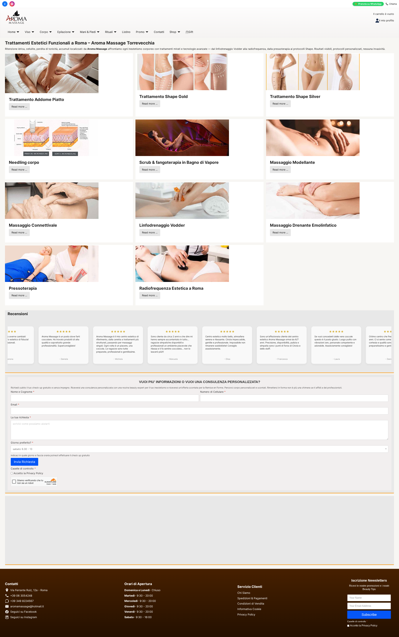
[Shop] (178, 32)
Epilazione (64, 32)
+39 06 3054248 (21, 595)
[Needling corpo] (52, 137)
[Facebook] (4, 4)
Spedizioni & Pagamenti (252, 598)
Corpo (44, 32)
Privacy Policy (246, 614)
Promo (140, 32)
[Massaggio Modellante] (313, 137)
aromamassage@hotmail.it (27, 606)
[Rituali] (115, 32)
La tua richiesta (21, 417)
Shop (173, 32)
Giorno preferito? (22, 442)
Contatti (159, 32)
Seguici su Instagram (23, 617)
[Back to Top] (394, 631)
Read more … (19, 106)
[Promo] (146, 32)
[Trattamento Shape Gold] (182, 71)
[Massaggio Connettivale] (52, 200)
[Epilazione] (73, 32)
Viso (27, 32)
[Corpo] (50, 32)
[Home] (17, 32)
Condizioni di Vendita (250, 603)
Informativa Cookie (249, 609)
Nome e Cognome (22, 391)
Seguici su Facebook (23, 611)
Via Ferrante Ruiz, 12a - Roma (29, 590)
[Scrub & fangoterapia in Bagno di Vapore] (182, 137)
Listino (126, 32)
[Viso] (32, 32)
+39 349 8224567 (22, 601)
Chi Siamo (243, 592)
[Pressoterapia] (52, 263)
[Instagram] (12, 4)
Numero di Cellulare (213, 391)
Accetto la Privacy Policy (28, 473)
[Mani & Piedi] (98, 32)
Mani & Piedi (88, 32)
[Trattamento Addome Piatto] (52, 73)
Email (15, 404)
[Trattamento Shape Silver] (313, 71)
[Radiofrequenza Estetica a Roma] (182, 263)
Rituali (109, 32)
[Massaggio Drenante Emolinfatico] (313, 200)
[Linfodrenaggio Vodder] (182, 200)
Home (11, 32)
